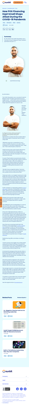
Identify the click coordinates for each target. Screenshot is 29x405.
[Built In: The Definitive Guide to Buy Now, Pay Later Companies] (14, 349)
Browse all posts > (22, 297)
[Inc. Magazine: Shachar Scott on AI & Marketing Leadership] (14, 309)
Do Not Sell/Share (5, 402)
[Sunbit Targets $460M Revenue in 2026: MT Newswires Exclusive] (14, 329)
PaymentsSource (18, 282)
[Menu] (25, 2)
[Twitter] (21, 389)
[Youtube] (25, 389)
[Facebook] (17, 389)
